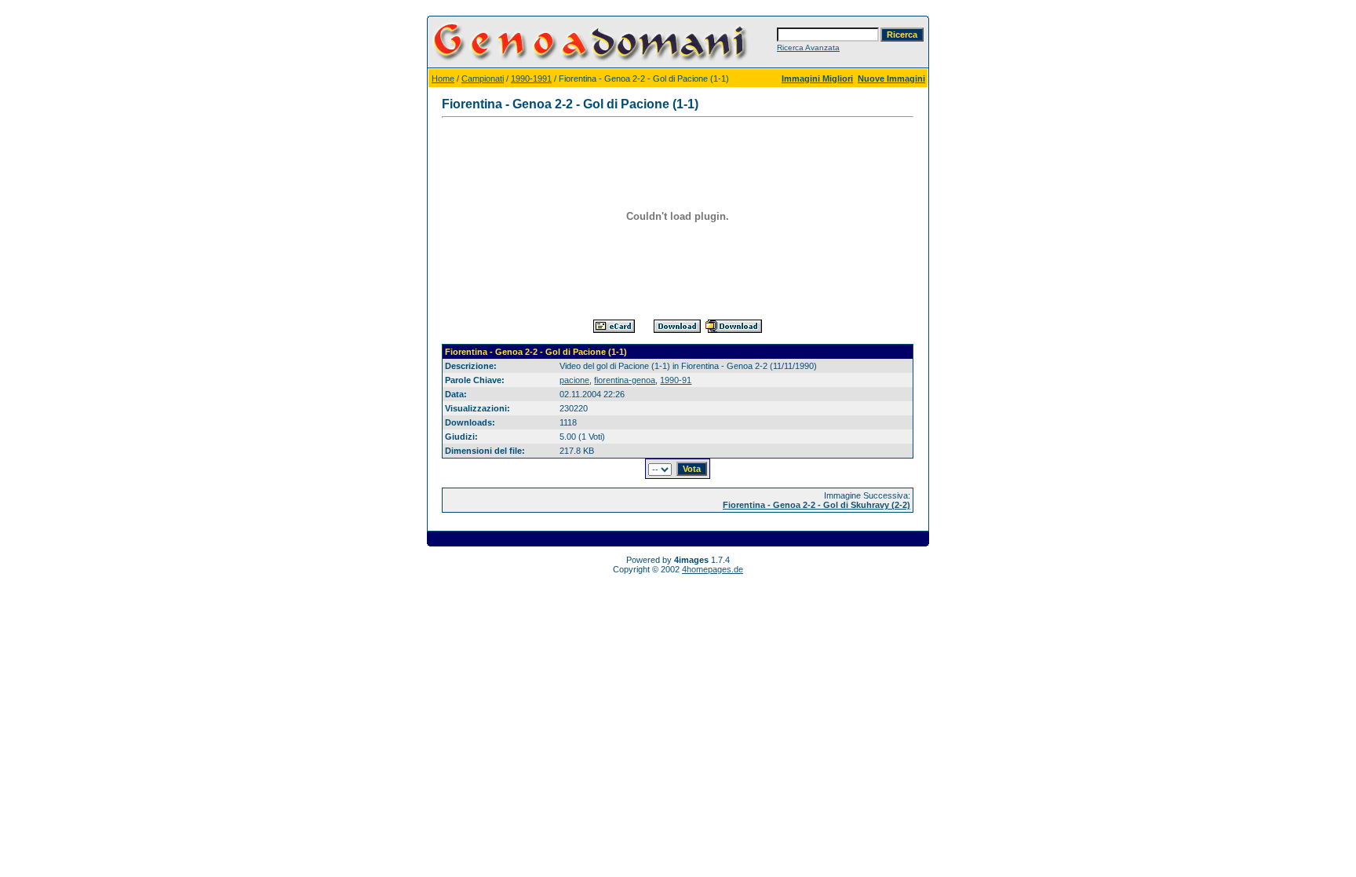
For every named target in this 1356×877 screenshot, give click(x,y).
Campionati (482, 78)
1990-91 (675, 380)
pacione (574, 380)
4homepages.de (712, 569)
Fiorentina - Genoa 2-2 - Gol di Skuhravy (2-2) (816, 505)
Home (443, 78)
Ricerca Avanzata (808, 47)
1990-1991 (531, 78)
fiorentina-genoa (624, 380)
